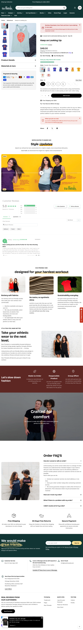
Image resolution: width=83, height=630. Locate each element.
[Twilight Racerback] (48, 69)
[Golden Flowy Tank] (72, 69)
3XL (76, 84)
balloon (6, 229)
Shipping (42, 50)
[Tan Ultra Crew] (42, 75)
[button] (37, 255)
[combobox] (41, 8)
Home (3, 20)
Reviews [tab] (5, 216)
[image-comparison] (41, 173)
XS (43, 84)
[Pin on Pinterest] (57, 128)
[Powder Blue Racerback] (42, 69)
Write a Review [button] (75, 206)
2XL (70, 84)
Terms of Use (68, 547)
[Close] (79, 24)
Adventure (10, 20)
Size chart (79, 80)
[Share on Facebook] (47, 128)
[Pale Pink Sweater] (48, 75)
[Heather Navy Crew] (66, 69)
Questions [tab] (15, 216)
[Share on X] (52, 128)
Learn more (59, 122)
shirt (19, 229)
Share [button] (5, 255)
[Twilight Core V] (54, 69)
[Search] (64, 8)
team (13, 229)
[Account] (75, 8)
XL (63, 84)
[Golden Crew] (78, 69)
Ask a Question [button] (61, 206)
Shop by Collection (6, 2)
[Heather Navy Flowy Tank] (60, 69)
